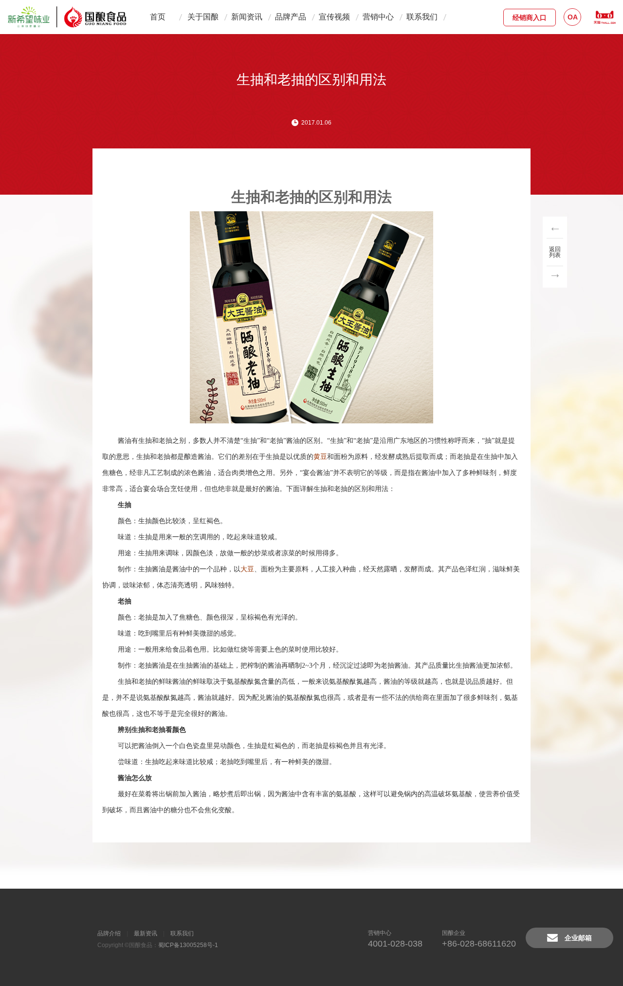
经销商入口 (530, 17)
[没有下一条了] (555, 275)
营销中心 (378, 17)
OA (573, 17)
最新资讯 (145, 933)
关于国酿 (203, 17)
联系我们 (422, 17)
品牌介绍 (109, 933)
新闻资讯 (246, 17)
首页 (157, 17)
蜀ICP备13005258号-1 (188, 945)
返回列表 (555, 252)
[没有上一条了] (555, 228)
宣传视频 (334, 17)
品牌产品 (290, 17)
